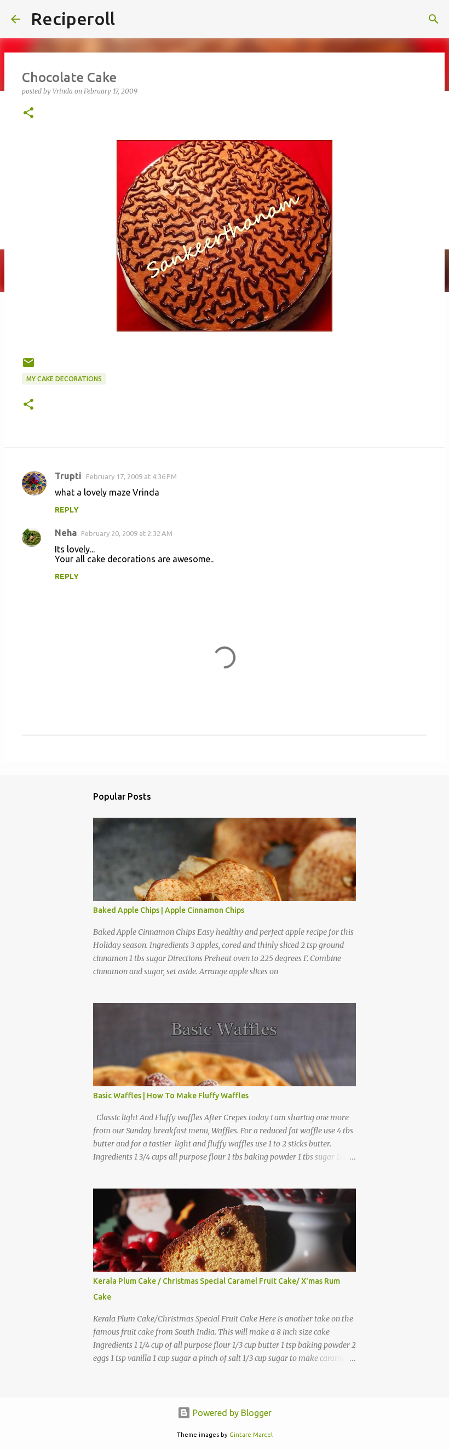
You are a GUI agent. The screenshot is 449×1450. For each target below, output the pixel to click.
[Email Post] (28, 366)
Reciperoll (73, 18)
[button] (28, 113)
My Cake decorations (64, 378)
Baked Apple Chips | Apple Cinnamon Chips (168, 910)
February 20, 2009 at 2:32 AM (126, 533)
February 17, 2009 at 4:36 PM (131, 476)
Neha (66, 533)
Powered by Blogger (231, 1413)
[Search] (433, 19)
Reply (67, 509)
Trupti (68, 476)
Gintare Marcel (251, 1434)
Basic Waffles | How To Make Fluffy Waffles (171, 1095)
